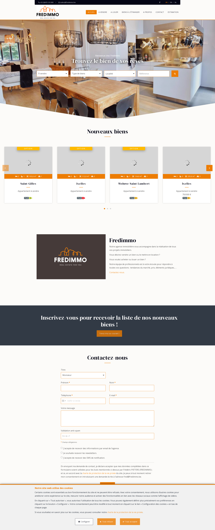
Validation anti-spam (70, 430)
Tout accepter (131, 521)
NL (176, 2)
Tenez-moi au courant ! (109, 333)
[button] (120, 74)
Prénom (65, 382)
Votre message (68, 408)
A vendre (103, 12)
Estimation (173, 12)
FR (166, 2)
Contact (160, 12)
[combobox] (63, 401)
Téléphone (67, 395)
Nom (112, 382)
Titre (63, 369)
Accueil (91, 12)
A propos (147, 12)
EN (171, 2)
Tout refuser (107, 521)
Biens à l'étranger (130, 12)
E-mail (113, 395)
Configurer (85, 521)
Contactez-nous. (117, 272)
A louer (114, 12)
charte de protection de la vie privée (99, 473)
